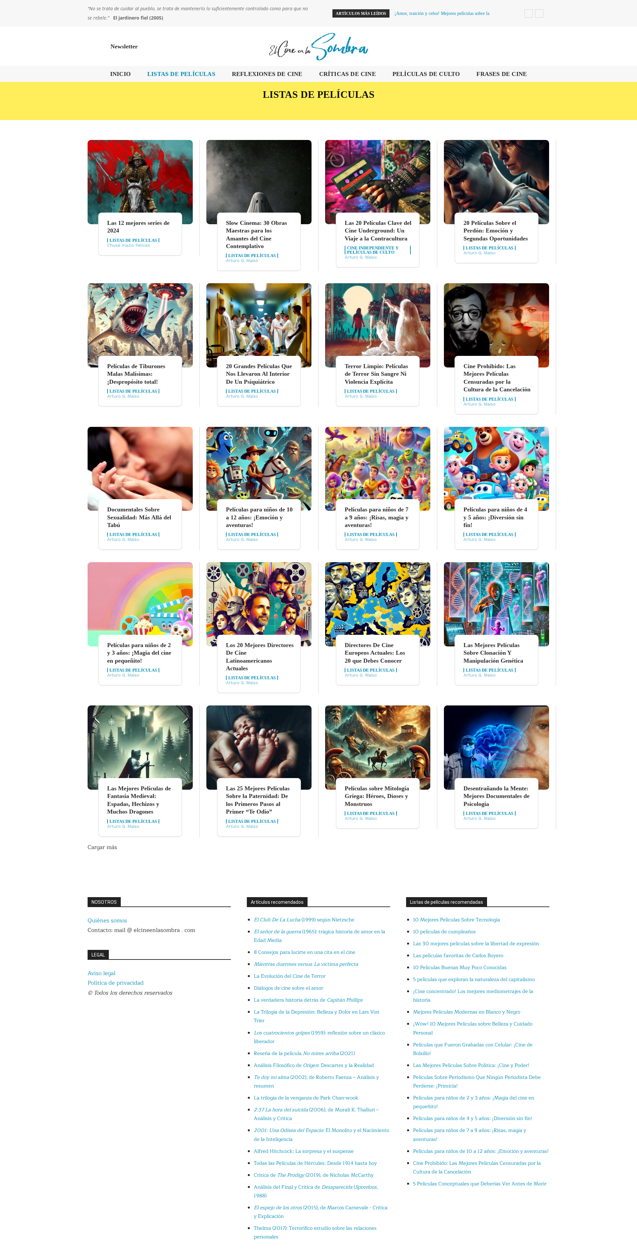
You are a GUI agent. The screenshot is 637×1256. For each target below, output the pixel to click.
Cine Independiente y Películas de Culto (372, 250)
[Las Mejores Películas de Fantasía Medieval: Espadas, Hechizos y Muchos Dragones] (140, 747)
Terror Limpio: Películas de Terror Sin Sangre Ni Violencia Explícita (376, 374)
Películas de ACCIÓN (197, 108)
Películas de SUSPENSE (489, 108)
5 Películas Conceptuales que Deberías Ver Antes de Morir (479, 1184)
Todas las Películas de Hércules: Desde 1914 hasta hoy (315, 1163)
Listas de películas (133, 240)
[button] (541, 46)
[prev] (529, 13)
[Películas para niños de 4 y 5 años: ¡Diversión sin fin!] (496, 469)
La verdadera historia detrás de (308, 1000)
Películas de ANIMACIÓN (286, 108)
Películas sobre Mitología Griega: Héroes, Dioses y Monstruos (377, 796)
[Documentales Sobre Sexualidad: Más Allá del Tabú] (140, 469)
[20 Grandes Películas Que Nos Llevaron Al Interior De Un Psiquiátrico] (259, 325)
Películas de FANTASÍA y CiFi (388, 108)
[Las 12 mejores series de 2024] (140, 182)
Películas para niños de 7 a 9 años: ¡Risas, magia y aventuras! (376, 517)
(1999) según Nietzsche (304, 920)
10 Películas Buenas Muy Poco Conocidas (460, 967)
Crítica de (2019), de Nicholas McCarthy (314, 1175)
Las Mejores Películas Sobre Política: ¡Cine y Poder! (471, 1065)
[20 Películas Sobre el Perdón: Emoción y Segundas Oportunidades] (496, 182)
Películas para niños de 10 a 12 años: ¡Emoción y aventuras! (259, 517)
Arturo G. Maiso (242, 260)
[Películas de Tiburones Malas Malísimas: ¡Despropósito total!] (140, 325)
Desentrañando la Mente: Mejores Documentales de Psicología (496, 796)
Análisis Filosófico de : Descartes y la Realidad (314, 1065)
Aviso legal (101, 973)
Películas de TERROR (577, 108)
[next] (539, 13)
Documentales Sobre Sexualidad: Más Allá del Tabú (139, 517)
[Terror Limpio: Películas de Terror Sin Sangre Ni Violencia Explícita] (377, 325)
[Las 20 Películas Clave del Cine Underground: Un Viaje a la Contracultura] (377, 182)
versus (306, 964)
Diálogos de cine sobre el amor (288, 988)
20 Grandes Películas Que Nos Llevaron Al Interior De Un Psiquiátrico (259, 374)
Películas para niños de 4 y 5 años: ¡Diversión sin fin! (495, 517)
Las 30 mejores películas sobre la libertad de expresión (476, 944)
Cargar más (102, 847)
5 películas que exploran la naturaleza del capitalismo (474, 979)
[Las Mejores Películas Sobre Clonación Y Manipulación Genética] (496, 604)
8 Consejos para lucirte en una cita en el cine (304, 952)
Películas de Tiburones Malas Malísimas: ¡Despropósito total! (136, 374)
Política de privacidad (116, 983)
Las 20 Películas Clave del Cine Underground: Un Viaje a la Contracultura (378, 231)
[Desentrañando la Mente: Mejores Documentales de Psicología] (496, 747)
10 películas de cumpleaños (444, 932)
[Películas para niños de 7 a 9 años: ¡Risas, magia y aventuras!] (377, 469)
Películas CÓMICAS (117, 108)
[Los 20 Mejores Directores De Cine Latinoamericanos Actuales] (259, 604)
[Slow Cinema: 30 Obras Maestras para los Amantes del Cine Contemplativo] (259, 182)
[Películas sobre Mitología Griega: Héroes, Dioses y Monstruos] (377, 747)
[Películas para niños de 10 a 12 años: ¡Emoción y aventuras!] (259, 469)
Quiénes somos (107, 920)
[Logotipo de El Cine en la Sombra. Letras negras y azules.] (318, 46)
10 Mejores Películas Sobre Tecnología (456, 920)
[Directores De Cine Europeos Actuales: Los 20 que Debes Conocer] (377, 604)
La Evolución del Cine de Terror (289, 976)
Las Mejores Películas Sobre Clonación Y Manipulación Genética (493, 653)
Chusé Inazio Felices (128, 245)
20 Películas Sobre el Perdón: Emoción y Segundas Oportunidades (495, 231)
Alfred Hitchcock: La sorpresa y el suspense (304, 1151)
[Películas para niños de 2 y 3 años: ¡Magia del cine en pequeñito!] (140, 604)
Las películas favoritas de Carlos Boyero (458, 956)
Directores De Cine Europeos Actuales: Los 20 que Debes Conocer (375, 653)
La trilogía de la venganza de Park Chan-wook (306, 1098)
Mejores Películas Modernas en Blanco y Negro (466, 1012)
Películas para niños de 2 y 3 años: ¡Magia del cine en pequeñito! (139, 653)
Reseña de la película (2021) (304, 1053)
